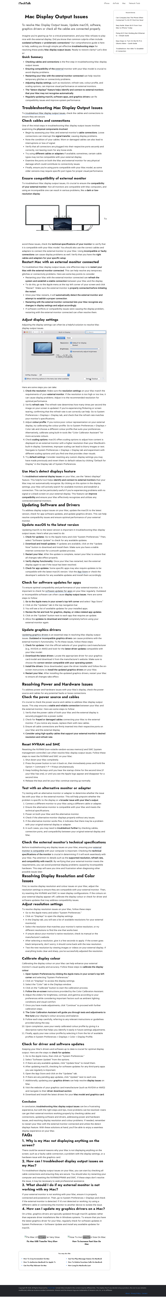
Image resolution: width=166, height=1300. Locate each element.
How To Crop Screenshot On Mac (36, 1259)
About (127, 1293)
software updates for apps (58, 591)
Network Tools (134, 3)
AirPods (116, 3)
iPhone (106, 3)
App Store (82, 571)
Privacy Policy (136, 1293)
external (59, 68)
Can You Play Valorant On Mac (35, 1265)
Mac (124, 3)
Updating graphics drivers (35, 634)
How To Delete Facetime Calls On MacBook (85, 1262)
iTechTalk (25, 3)
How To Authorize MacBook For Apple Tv (39, 1262)
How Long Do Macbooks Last (79, 1265)
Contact (144, 1293)
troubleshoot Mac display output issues (45, 113)
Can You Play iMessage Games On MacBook (85, 1259)
